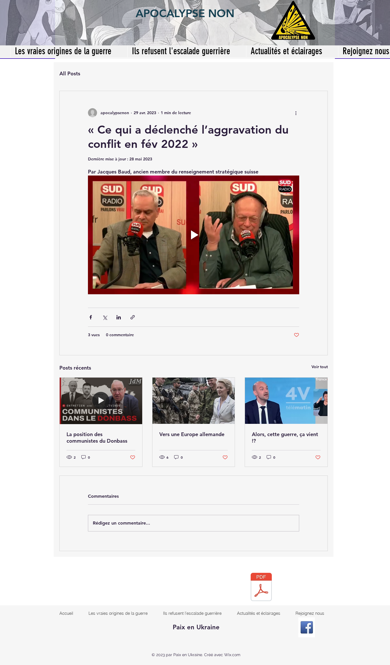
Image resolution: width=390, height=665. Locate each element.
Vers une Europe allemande (191, 434)
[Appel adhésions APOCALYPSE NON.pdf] (261, 587)
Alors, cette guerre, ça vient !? (285, 437)
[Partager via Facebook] (90, 317)
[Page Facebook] (306, 627)
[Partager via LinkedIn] (118, 317)
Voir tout (319, 366)
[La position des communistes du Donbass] (101, 401)
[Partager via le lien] (132, 317)
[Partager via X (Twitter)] (104, 317)
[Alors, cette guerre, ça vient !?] (286, 401)
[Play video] (193, 235)
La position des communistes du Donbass (97, 437)
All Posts (69, 73)
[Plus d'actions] (295, 112)
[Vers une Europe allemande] (193, 401)
